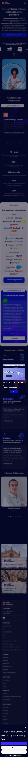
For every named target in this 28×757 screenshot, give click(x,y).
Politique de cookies (8, 755)
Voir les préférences (14, 752)
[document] (14, 378)
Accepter (14, 743)
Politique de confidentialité (18, 755)
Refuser (14, 748)
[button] (26, 727)
